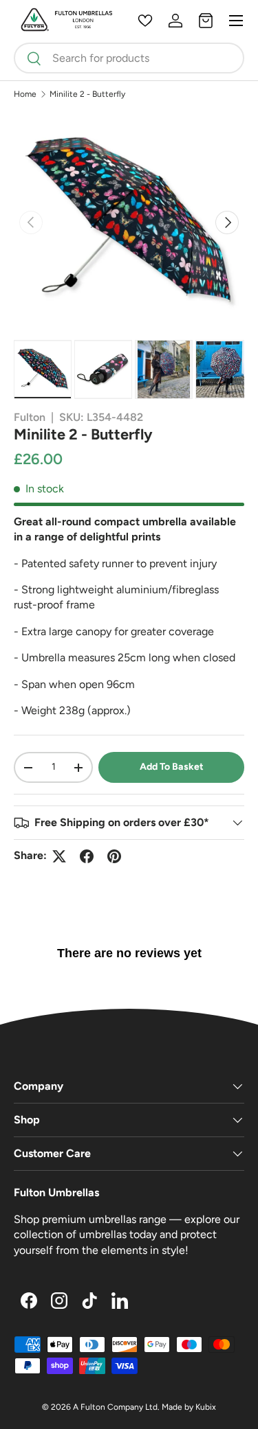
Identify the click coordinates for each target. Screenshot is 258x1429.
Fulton (29, 417)
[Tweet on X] (59, 856)
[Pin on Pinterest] (114, 856)
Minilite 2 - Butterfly (87, 94)
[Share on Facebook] (86, 856)
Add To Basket (172, 767)
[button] (206, 20)
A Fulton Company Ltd (115, 1407)
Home (25, 94)
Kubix (205, 1407)
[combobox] (129, 58)
